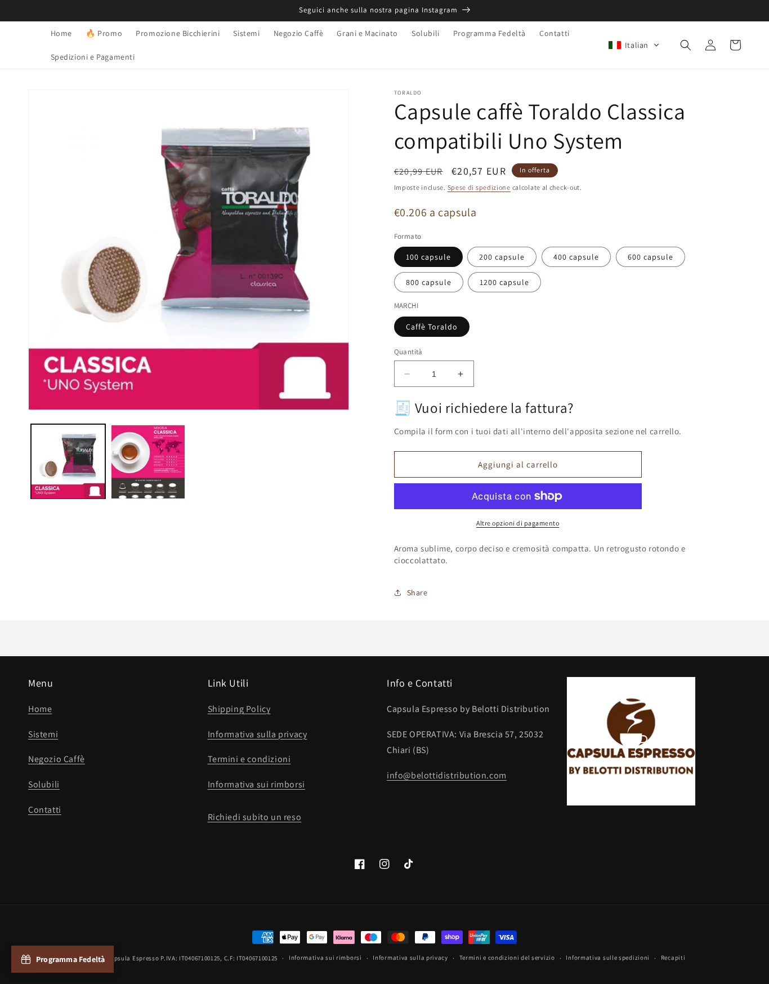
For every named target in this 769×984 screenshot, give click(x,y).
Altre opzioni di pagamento (517, 523)
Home (40, 709)
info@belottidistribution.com (447, 775)
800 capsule (428, 282)
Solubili (44, 784)
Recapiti (673, 957)
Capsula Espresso (132, 958)
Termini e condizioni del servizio (507, 957)
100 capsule (428, 257)
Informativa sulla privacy (257, 734)
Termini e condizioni (249, 759)
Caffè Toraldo (432, 327)
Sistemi (43, 734)
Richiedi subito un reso (255, 817)
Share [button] (417, 592)
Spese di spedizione (479, 187)
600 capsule (650, 257)
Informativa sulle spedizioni (608, 957)
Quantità (408, 352)
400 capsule (576, 257)
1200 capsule (504, 282)
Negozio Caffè (56, 759)
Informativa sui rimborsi (256, 784)
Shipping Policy (239, 709)
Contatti (44, 810)
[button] (633, 45)
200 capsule (502, 257)
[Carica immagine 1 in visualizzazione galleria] (68, 462)
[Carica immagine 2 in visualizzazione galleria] (148, 462)
